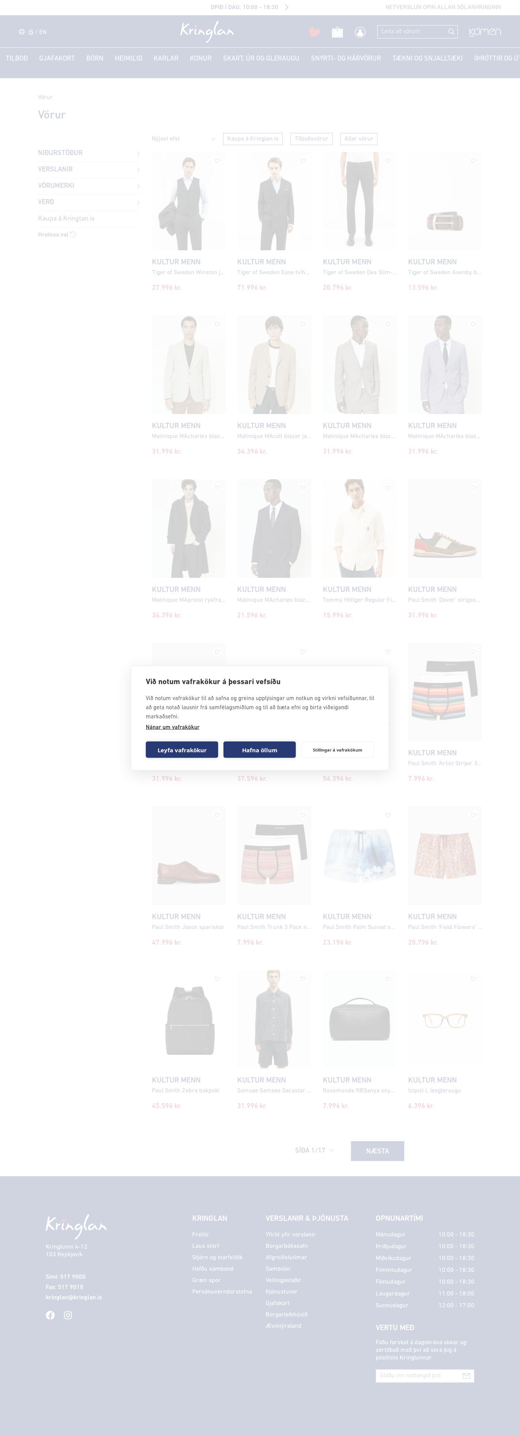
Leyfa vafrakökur (182, 749)
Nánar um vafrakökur (172, 728)
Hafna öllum (260, 749)
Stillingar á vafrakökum (337, 749)
